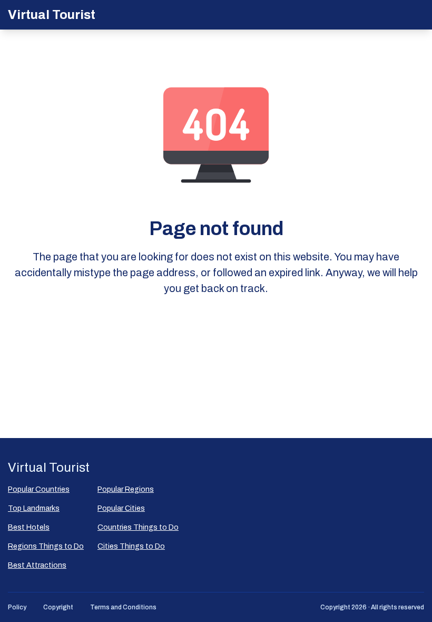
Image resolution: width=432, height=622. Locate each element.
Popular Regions (125, 489)
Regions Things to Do (46, 546)
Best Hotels (29, 527)
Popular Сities (121, 508)
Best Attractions (37, 565)
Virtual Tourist (51, 15)
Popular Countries (39, 489)
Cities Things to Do (131, 546)
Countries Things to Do (138, 527)
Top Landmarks (34, 508)
